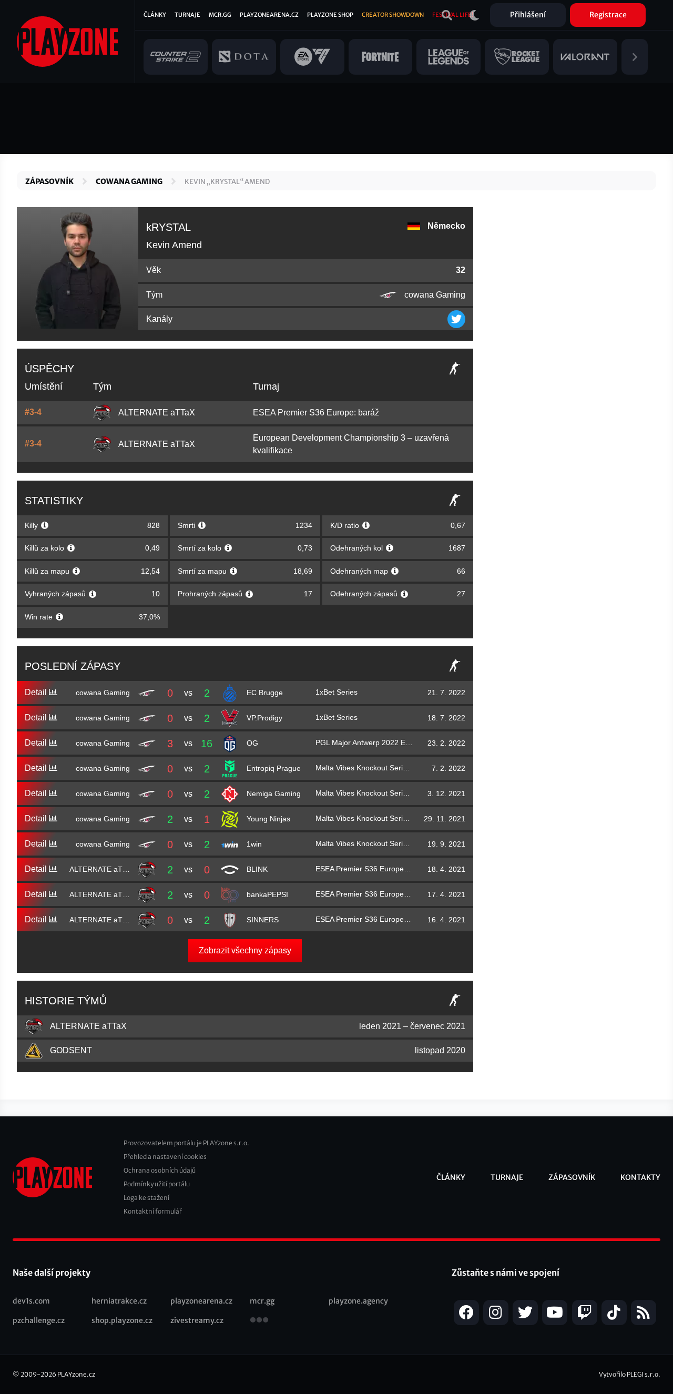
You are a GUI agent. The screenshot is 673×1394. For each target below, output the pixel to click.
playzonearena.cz (201, 1301)
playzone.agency (358, 1301)
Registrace (608, 14)
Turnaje (187, 14)
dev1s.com (31, 1301)
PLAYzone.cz (76, 1374)
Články (155, 14)
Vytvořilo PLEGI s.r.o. (629, 1374)
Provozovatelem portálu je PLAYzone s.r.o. (186, 1143)
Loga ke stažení (146, 1198)
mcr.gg (262, 1301)
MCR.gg (220, 14)
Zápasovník (49, 181)
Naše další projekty (51, 1272)
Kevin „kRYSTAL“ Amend (227, 181)
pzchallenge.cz (39, 1320)
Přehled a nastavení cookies (165, 1157)
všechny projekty (259, 1321)
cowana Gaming (129, 181)
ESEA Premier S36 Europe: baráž (316, 412)
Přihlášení (528, 14)
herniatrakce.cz (119, 1301)
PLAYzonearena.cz (269, 14)
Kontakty (640, 1177)
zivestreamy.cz (196, 1320)
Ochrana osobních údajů (160, 1170)
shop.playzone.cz (121, 1320)
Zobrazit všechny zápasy (245, 950)
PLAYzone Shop (330, 14)
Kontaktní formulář (153, 1211)
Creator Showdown (393, 14)
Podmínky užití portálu (157, 1184)
